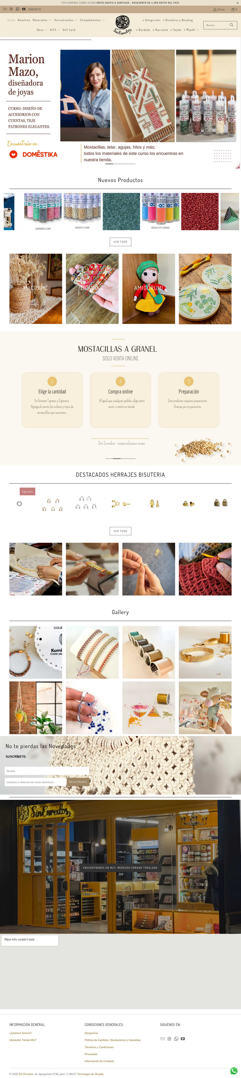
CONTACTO (34, 9)
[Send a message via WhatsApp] (234, 1071)
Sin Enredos (26, 1074)
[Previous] (9, 211)
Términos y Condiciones (99, 1046)
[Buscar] (231, 25)
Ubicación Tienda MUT (23, 1039)
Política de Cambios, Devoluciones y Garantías (113, 1039)
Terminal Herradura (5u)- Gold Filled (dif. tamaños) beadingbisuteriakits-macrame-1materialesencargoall (53, 503)
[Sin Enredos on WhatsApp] (17, 9)
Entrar (221, 9)
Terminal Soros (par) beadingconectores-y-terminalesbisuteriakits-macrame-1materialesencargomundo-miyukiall (188, 503)
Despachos (91, 1033)
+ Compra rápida (82, 228)
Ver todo (120, 241)
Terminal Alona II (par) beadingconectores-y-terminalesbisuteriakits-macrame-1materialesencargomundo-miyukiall (121, 503)
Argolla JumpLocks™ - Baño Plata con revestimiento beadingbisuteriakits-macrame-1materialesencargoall (19, 503)
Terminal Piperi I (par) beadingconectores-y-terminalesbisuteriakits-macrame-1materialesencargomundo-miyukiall (221, 503)
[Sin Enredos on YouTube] (24, 9)
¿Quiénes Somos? (20, 1033)
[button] (42, 20)
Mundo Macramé (189, 119)
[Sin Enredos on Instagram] (11, 9)
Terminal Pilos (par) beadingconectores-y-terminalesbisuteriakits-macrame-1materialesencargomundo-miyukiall (154, 503)
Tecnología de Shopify (90, 1074)
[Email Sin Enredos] (5, 9)
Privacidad (91, 1054)
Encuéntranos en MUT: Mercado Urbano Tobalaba (120, 867)
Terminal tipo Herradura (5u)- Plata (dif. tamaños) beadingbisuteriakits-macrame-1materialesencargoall (87, 503)
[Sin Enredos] (122, 25)
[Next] (233, 211)
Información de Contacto (99, 1061)
